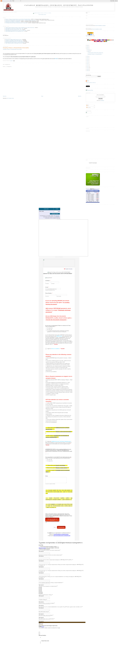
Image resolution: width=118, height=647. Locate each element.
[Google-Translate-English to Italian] (109, 40)
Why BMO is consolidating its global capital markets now (13, 40)
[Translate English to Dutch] (99, 40)
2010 (88, 67)
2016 (88, 59)
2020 (88, 56)
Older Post (79, 96)
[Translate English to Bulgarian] (89, 40)
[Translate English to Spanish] (104, 41)
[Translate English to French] (103, 40)
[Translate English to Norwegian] (94, 41)
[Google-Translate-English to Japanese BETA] (111, 40)
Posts (88, 105)
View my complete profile (91, 82)
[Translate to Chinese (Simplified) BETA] (91, 40)
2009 (88, 69)
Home (42, 96)
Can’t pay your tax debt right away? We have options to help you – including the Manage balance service (20, 20)
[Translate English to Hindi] (108, 40)
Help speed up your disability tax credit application (12, 21)
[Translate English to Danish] (98, 40)
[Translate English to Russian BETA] (103, 41)
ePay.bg (57, 215)
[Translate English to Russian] (101, 41)
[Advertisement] (25, 94)
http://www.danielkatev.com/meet (97, 29)
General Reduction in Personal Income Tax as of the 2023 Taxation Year (15, 30)
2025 (88, 45)
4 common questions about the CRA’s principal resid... (95, 52)
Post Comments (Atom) (10, 98)
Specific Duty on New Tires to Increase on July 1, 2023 (13, 29)
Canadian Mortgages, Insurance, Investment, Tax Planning (59, 5)
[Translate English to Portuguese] (98, 41)
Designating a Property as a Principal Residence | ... (95, 54)
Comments (89, 107)
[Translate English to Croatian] (94, 40)
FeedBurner (102, 100)
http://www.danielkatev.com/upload (100, 25)
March (89, 51)
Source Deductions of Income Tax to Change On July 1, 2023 (14, 28)
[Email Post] (14, 60)
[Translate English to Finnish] (101, 40)
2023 (88, 47)
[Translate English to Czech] (96, 40)
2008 (88, 70)
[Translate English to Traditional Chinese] (93, 40)
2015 (88, 60)
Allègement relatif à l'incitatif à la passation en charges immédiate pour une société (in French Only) (19, 27)
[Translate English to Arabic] (88, 40)
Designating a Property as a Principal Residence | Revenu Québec (16, 47)
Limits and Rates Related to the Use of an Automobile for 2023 (14, 31)
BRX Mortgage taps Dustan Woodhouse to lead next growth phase (15, 42)
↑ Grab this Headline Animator (42, 14)
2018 (88, 57)
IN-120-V (56, 58)
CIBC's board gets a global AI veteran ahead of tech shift (13, 43)
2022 (88, 48)
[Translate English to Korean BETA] (113, 40)
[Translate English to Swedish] (106, 41)
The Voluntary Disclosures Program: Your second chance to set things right (16, 22)
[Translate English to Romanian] (99, 41)
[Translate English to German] (104, 40)
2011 (88, 66)
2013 (88, 63)
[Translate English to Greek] (106, 40)
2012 (88, 64)
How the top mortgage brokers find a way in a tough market (14, 41)
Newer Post (4, 96)
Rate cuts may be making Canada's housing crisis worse (13, 39)
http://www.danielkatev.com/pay (90, 35)
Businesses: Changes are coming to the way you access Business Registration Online (17, 19)
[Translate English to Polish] (96, 41)
